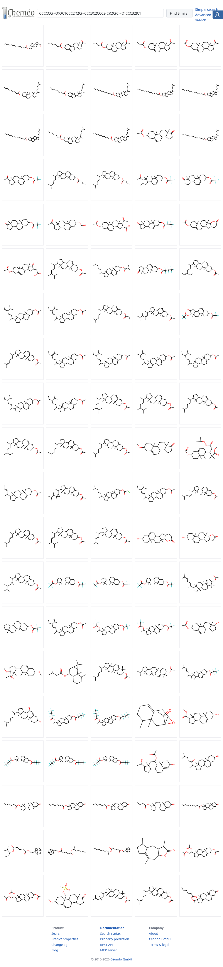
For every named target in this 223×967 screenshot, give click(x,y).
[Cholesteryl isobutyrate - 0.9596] (111, 289)
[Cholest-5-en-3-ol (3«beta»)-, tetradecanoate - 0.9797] (111, 110)
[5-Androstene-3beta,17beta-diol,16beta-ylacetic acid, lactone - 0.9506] (200, 557)
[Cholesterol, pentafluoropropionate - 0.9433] (200, 691)
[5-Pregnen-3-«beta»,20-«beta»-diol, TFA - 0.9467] (111, 646)
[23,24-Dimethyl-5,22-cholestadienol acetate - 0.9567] (156, 333)
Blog (54, 950)
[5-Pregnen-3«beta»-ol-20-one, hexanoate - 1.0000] (67, 65)
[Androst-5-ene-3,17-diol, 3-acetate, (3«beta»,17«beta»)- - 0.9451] (200, 646)
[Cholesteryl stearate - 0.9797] (200, 110)
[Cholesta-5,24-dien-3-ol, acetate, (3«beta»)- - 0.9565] (23, 378)
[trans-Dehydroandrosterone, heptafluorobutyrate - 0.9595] (156, 289)
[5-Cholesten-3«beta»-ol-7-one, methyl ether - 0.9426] (23, 736)
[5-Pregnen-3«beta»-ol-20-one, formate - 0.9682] (67, 244)
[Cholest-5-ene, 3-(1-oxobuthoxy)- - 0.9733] (67, 199)
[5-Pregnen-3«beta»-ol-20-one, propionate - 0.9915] (156, 65)
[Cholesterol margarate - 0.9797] (156, 110)
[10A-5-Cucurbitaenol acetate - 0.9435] (111, 691)
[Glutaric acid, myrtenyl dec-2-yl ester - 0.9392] (111, 870)
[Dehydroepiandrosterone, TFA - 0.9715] (23, 244)
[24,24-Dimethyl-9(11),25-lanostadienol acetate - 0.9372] (111, 915)
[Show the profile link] (217, 15)
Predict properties (64, 939)
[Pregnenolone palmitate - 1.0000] (23, 65)
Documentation (112, 928)
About (153, 933)
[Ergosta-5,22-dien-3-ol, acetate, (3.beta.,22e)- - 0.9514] (67, 557)
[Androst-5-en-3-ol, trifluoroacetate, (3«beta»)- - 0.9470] (23, 646)
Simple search (206, 9)
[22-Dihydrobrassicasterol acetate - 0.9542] (23, 467)
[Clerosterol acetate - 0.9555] (111, 378)
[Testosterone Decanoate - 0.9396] (200, 825)
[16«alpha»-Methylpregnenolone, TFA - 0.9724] (156, 199)
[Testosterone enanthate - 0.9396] (111, 825)
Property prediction (114, 939)
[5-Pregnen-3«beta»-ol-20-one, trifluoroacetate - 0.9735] (23, 199)
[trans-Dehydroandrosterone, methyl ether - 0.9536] (156, 467)
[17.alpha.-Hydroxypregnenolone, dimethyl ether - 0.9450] (23, 691)
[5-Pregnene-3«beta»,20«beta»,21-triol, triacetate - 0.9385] (23, 915)
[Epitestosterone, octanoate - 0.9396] (67, 825)
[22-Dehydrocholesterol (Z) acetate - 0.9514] (200, 512)
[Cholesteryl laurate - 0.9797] (111, 154)
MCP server (108, 950)
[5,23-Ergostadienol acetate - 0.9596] (67, 289)
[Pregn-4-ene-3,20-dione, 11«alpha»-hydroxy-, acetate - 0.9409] (156, 781)
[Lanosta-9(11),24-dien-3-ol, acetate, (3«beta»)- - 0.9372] (156, 915)
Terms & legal (159, 945)
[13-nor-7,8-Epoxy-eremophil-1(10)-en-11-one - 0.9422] (156, 736)
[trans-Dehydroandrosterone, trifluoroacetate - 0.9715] (200, 199)
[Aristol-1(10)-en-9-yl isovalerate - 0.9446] (67, 691)
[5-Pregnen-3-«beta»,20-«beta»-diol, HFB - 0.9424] (67, 736)
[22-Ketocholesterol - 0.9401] (200, 781)
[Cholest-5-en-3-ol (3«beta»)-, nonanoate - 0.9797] (23, 110)
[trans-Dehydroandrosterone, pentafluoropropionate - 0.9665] (156, 244)
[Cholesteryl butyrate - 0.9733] (111, 199)
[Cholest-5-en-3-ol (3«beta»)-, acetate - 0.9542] (111, 467)
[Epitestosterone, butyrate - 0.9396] (156, 825)
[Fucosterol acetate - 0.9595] (200, 289)
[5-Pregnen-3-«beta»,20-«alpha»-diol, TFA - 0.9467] (156, 646)
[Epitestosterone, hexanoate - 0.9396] (23, 825)
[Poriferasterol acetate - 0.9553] (23, 423)
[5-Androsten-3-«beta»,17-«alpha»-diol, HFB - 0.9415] (23, 781)
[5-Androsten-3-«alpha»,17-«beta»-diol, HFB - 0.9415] (111, 781)
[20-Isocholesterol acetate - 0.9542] (200, 423)
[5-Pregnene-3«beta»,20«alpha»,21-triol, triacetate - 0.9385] (200, 870)
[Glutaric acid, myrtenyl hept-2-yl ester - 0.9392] (67, 870)
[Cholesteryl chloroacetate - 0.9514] (111, 512)
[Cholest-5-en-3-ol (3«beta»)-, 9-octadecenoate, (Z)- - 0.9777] (200, 154)
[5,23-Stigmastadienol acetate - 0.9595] (67, 333)
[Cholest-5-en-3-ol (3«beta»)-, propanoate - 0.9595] (111, 333)
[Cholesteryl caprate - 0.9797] (67, 110)
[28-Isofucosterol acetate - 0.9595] (23, 333)
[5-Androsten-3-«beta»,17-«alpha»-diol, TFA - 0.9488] (67, 602)
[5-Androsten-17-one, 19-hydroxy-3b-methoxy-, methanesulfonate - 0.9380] (67, 915)
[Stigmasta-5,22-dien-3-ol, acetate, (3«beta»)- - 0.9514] (156, 512)
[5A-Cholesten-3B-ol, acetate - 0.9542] (67, 467)
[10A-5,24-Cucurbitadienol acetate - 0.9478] (200, 602)
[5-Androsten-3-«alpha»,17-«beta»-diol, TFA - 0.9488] (111, 602)
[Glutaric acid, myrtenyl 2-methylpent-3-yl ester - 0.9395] (23, 870)
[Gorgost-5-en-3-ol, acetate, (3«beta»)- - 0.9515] (67, 512)
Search (56, 933)
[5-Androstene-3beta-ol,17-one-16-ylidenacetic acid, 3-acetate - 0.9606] (23, 289)
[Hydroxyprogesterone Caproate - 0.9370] (200, 915)
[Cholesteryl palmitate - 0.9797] (23, 154)
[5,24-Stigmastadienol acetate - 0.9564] (67, 378)
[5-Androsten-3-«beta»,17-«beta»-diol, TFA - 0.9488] (156, 602)
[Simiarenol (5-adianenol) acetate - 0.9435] (156, 691)
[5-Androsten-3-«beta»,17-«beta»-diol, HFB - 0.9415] (67, 781)
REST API (106, 945)
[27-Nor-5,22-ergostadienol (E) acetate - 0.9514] (111, 557)
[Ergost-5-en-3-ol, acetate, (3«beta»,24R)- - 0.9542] (156, 423)
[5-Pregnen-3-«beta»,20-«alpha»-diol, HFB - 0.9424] (111, 736)
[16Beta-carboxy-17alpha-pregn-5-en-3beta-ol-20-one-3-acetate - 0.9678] (111, 244)
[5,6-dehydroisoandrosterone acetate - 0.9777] (156, 154)
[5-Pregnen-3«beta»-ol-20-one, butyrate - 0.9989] (111, 65)
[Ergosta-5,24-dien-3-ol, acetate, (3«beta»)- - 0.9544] (111, 423)
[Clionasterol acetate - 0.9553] (200, 378)
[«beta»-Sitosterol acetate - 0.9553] (67, 423)
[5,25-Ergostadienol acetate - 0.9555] (156, 378)
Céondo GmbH (160, 939)
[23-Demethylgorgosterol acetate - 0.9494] (23, 602)
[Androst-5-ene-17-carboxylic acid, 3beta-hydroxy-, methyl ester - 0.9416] (200, 736)
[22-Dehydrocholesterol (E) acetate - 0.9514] (23, 557)
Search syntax (110, 933)
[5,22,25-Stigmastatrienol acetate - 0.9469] (67, 646)
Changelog (59, 945)
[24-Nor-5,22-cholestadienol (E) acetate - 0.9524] (23, 512)
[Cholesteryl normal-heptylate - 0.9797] (67, 154)
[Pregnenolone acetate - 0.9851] (200, 65)
